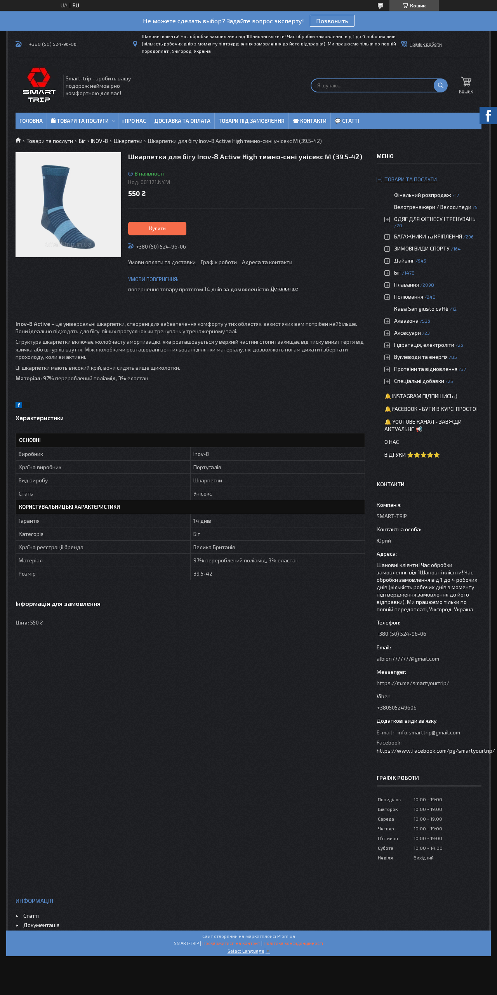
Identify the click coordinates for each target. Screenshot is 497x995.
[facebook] (19, 406)
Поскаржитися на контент (231, 943)
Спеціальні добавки (419, 380)
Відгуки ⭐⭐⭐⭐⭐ (412, 454)
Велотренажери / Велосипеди (432, 207)
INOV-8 (99, 140)
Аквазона (406, 320)
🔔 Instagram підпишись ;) (420, 396)
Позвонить (332, 20)
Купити (157, 228)
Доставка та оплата (182, 121)
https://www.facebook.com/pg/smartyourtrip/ (436, 750)
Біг (82, 140)
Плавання (406, 284)
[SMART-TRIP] (38, 85)
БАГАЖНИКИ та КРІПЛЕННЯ (428, 236)
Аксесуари (407, 332)
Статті (31, 915)
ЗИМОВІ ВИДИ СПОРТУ (422, 248)
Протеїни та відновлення (425, 368)
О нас (391, 441)
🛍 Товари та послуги (80, 121)
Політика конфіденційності (293, 943)
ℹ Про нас (134, 121)
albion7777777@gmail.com (408, 658)
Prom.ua (286, 936)
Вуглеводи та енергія (421, 356)
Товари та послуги (49, 140)
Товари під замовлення (252, 121)
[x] (27, 406)
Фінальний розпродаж (423, 194)
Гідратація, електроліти (424, 344)
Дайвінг (404, 260)
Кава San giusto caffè (421, 308)
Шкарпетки (128, 140)
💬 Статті (347, 121)
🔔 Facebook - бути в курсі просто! (431, 408)
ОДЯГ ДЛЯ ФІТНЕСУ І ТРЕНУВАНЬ (435, 219)
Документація (41, 925)
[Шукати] (441, 85)
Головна (31, 121)
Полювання (408, 296)
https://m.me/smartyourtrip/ (413, 683)
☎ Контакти (310, 121)
